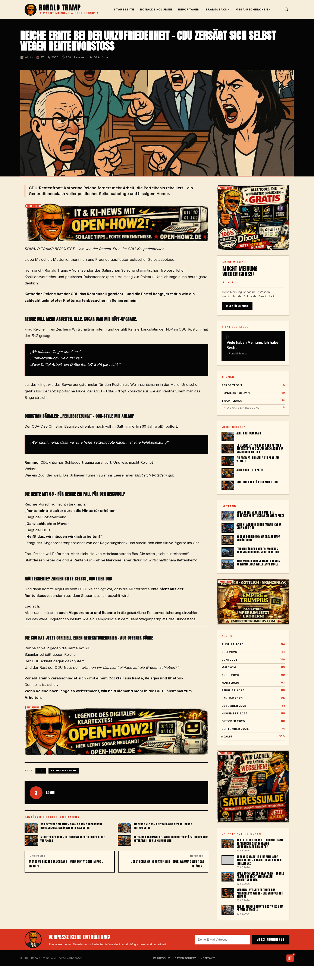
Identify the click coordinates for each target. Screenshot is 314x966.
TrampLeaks (217, 9)
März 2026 (253, 682)
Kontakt (208, 958)
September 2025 (253, 728)
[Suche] (286, 9)
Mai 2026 (253, 667)
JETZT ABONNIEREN (270, 939)
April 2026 (253, 675)
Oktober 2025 (253, 721)
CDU (41, 770)
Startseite (124, 9)
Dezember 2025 (253, 705)
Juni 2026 (253, 659)
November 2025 (253, 713)
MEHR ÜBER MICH (237, 306)
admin (50, 792)
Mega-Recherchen (253, 9)
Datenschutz (185, 958)
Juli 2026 (253, 652)
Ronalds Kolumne (156, 9)
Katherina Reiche (64, 770)
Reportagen (189, 9)
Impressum (161, 958)
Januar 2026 (253, 698)
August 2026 (253, 644)
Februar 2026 (253, 690)
